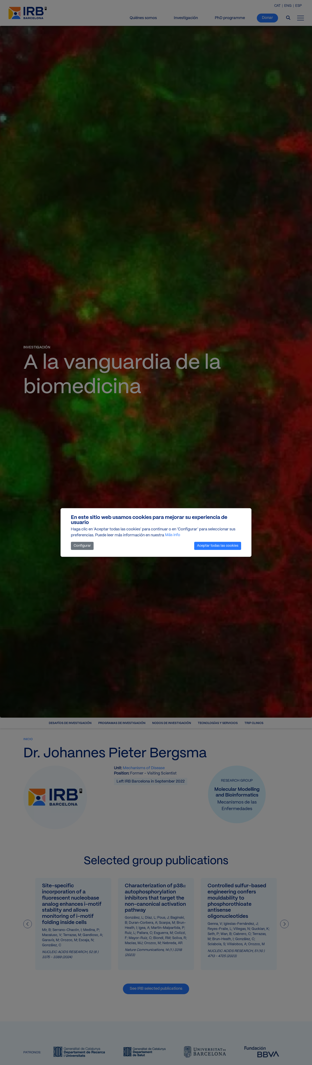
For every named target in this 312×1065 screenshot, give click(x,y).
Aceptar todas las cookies (217, 545)
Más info (172, 535)
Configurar (82, 545)
